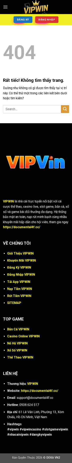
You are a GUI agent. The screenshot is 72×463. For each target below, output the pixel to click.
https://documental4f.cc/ (21, 227)
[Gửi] (65, 109)
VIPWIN (8, 201)
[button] (5, 7)
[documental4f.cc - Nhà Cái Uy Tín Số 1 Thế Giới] (36, 7)
